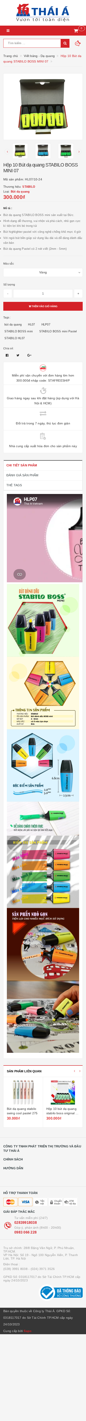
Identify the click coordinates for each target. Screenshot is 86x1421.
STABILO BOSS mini (18, 331)
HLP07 (45, 324)
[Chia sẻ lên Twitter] (18, 355)
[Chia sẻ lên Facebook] (7, 355)
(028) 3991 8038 (15, 1269)
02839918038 (25, 1222)
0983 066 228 (25, 1232)
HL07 (31, 324)
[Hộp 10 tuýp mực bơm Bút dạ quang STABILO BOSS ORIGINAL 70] (62, 1092)
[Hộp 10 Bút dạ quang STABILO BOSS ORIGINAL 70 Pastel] (23, 1092)
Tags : (7, 317)
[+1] (29, 355)
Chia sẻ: (8, 348)
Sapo (28, 1331)
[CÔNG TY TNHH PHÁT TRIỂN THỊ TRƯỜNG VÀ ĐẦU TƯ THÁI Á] (43, 13)
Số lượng (9, 284)
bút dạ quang (13, 324)
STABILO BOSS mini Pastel (58, 331)
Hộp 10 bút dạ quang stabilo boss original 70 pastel (22, 1113)
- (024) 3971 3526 (41, 1269)
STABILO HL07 (14, 338)
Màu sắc (8, 263)
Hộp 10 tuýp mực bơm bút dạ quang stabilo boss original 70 (62, 1113)
